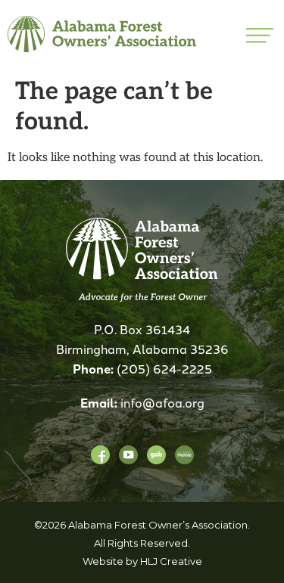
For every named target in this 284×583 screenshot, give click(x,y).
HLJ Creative (171, 561)
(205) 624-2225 (164, 368)
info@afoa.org (162, 402)
